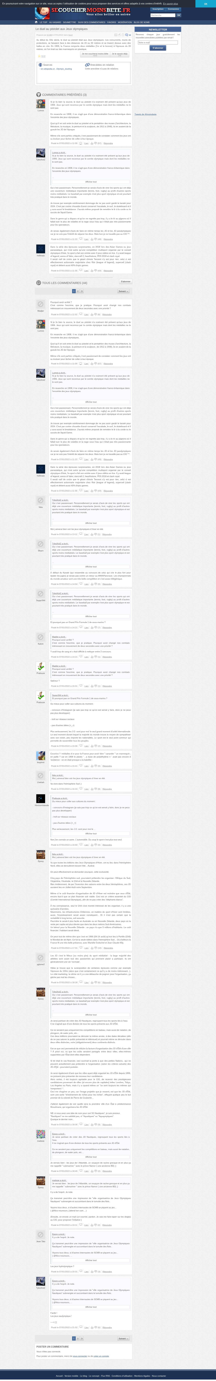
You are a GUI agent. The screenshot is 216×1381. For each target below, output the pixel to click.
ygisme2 (41, 964)
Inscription (158, 9)
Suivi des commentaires (91, 22)
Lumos (41, 110)
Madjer (40, 311)
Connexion (173, 9)
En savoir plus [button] (170, 3)
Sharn (40, 550)
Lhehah (40, 782)
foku (41, 507)
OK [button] (205, 4)
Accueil (59, 1376)
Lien (86, 143)
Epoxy (41, 861)
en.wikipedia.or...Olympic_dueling (56, 69)
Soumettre (69, 22)
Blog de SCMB (141, 22)
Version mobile (71, 1376)
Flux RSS (105, 1376)
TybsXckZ (40, 159)
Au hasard (55, 22)
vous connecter (80, 1356)
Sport (70, 35)
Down (95, 143)
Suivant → (123, 291)
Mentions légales (142, 1376)
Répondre (108, 143)
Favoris (111, 22)
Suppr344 (40, 600)
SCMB (49, 35)
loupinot (40, 762)
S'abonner (125, 281)
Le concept (94, 1376)
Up (92, 143)
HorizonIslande (42, 805)
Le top (43, 22)
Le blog (83, 1376)
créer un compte (101, 1356)
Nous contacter (159, 1376)
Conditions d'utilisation (122, 1376)
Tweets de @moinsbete (145, 114)
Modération (125, 22)
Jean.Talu (40, 1241)
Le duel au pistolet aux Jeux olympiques (62, 29)
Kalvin (40, 644)
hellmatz (41, 255)
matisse (40, 1141)
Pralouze (41, 673)
